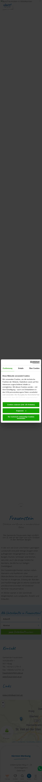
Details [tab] (20, 368)
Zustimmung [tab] (7, 368)
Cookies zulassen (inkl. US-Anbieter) (21, 405)
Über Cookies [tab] (34, 368)
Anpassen (20, 411)
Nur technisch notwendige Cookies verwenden (21, 417)
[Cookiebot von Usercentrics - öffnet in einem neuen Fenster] (30, 362)
